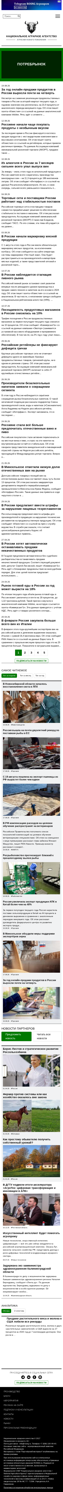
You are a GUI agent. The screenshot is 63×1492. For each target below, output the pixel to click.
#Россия (14, 1088)
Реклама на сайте (13, 1405)
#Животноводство (18, 725)
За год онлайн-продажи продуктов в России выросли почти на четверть (29, 981)
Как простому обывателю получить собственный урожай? (26, 1141)
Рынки (7, 1423)
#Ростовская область (19, 1227)
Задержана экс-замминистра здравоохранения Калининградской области (27, 1268)
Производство (12, 1391)
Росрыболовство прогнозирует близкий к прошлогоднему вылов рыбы (28, 856)
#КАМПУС (15, 850)
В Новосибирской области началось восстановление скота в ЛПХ (25, 685)
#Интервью (15, 1134)
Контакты (9, 1414)
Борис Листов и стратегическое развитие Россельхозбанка (31, 1050)
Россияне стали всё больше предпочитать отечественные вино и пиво (29, 428)
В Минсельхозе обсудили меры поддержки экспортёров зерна (29, 935)
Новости (8, 1418)
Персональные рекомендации (20, 1427)
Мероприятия (11, 1400)
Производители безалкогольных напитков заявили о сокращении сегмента (25, 387)
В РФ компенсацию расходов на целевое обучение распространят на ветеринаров (28, 824)
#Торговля (15, 771)
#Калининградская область (21, 1295)
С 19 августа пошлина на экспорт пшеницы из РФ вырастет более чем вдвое (30, 778)
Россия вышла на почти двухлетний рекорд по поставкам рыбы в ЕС (31, 731)
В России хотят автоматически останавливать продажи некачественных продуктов (24, 547)
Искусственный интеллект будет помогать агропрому (31, 1235)
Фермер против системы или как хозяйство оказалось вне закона (25, 1096)
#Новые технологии (18, 1260)
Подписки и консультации (18, 1409)
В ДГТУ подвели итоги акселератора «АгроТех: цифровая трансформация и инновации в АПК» (29, 1187)
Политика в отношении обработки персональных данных (28, 1488)
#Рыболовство (16, 896)
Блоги (7, 1396)
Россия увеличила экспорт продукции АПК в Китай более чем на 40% (30, 903)
